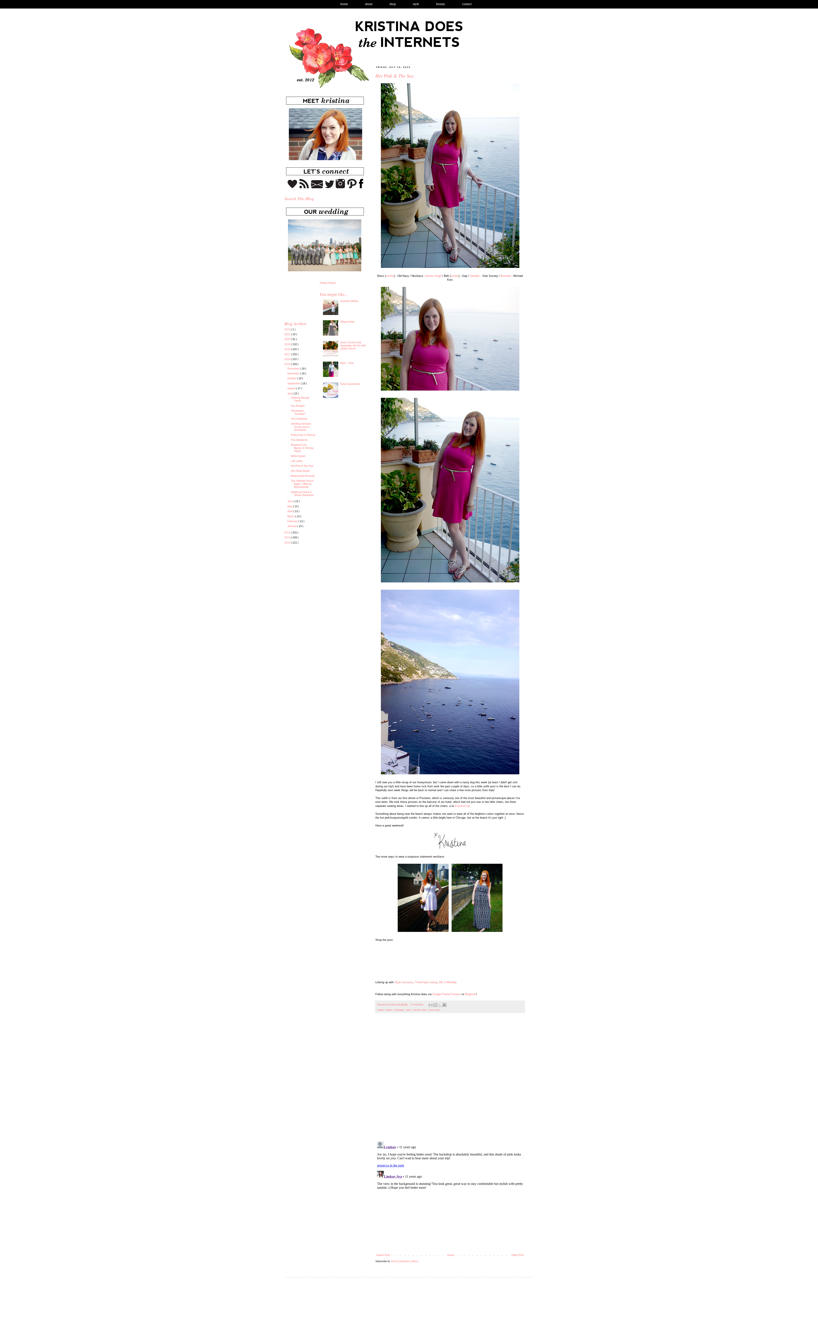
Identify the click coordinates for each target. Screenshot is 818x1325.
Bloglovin (470, 994)
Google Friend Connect (446, 994)
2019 (287, 344)
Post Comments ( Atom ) (405, 1261)
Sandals (475, 275)
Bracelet (506, 275)
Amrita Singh (433, 275)
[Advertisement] (320, 587)
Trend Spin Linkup (426, 982)
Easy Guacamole (350, 383)
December (293, 368)
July (290, 393)
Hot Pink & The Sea (302, 465)
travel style (434, 1010)
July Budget (297, 405)
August (291, 388)
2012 (287, 542)
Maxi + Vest (346, 363)
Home (344, 4)
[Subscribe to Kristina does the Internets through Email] (317, 187)
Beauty (440, 4)
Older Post (517, 1255)
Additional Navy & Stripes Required (302, 494)
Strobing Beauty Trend (300, 399)
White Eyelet (298, 456)
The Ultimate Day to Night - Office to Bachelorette (302, 484)
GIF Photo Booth (300, 471)
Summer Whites (349, 301)
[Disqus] (450, 1079)
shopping (400, 1010)
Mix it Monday (447, 982)
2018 (287, 349)
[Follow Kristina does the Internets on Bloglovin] (292, 187)
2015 (287, 364)
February (292, 521)
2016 (287, 359)
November (293, 373)
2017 (287, 354)
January (292, 526)
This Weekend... (300, 439)
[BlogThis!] (435, 1005)
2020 (287, 339)
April (290, 511)
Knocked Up (462, 806)
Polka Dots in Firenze (303, 435)
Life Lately (297, 461)
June (290, 501)
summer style (420, 1010)
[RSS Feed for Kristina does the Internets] (304, 187)
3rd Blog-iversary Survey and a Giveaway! (301, 426)
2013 (287, 537)
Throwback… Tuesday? (298, 412)
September (294, 383)
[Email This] (430, 1005)
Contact (467, 4)
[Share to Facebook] (444, 1005)
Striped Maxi (347, 321)
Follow (323, 283)
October (292, 378)
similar (390, 275)
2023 (287, 329)
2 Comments (416, 1004)
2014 (287, 532)
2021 (287, 334)
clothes (389, 1010)
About (368, 4)
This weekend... (300, 418)
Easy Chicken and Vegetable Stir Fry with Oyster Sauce (353, 345)
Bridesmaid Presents (303, 475)
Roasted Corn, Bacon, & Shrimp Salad (302, 448)
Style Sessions (404, 982)
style (408, 1010)
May (290, 506)
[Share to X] (440, 1005)
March (291, 516)
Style (416, 4)
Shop (392, 4)
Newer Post (383, 1255)
